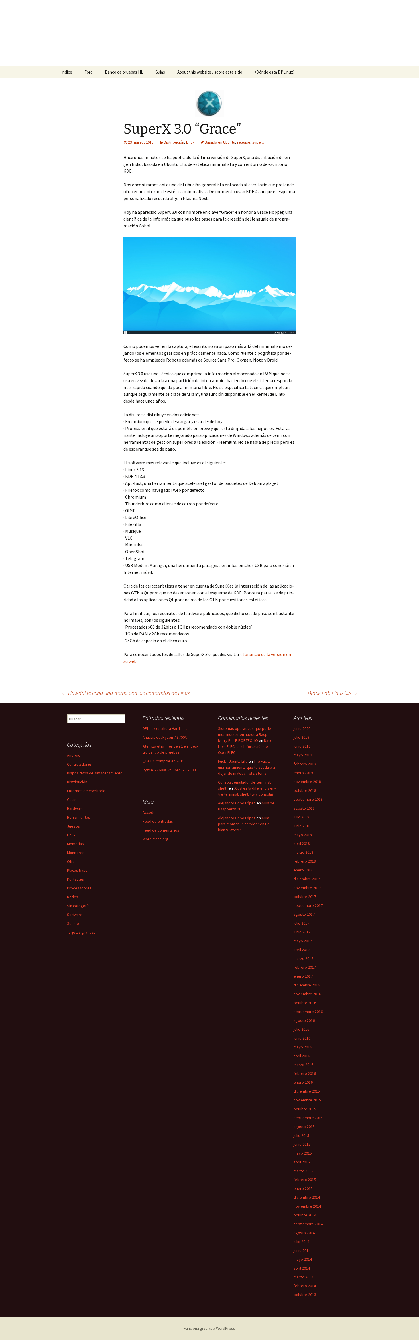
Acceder (150, 812)
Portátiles (75, 879)
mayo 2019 (303, 755)
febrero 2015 (305, 1179)
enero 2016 (303, 1082)
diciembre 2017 (307, 878)
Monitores (75, 852)
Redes (72, 896)
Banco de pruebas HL (124, 72)
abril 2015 (302, 1162)
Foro (88, 72)
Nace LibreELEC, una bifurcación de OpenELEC (245, 746)
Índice (66, 72)
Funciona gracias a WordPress (209, 1328)
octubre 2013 (305, 1294)
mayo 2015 (303, 1153)
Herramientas (78, 817)
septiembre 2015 (308, 1117)
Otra (71, 861)
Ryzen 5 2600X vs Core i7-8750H (169, 769)
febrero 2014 (305, 1285)
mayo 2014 (303, 1259)
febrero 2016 (305, 1073)
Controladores (79, 764)
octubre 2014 (305, 1215)
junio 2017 (302, 932)
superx (258, 142)
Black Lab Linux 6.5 (333, 692)
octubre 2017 (305, 896)
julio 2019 (301, 737)
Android (73, 755)
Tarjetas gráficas (81, 932)
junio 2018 (302, 825)
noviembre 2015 (307, 1100)
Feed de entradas (158, 821)
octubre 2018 (305, 790)
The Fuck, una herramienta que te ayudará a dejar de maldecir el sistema (246, 767)
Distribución (174, 142)
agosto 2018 (304, 808)
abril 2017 (302, 949)
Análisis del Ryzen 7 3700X (165, 737)
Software (74, 914)
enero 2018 (303, 870)
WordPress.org (155, 838)
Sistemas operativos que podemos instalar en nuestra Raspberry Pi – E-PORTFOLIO (245, 734)
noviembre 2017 (307, 887)
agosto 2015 (304, 1126)
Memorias (75, 843)
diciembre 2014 (307, 1197)
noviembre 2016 (307, 993)
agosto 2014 (304, 1232)
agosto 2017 (304, 914)
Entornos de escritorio (86, 790)
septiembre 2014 (308, 1223)
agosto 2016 (304, 1020)
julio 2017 (301, 923)
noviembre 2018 (307, 781)
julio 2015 (301, 1135)
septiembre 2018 (308, 799)
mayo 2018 (303, 834)
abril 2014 (302, 1268)
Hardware (75, 808)
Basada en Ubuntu (220, 142)
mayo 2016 (303, 1047)
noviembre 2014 (307, 1206)
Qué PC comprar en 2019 (163, 761)
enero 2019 (303, 772)
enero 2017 (303, 976)
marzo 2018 (303, 852)
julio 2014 (301, 1241)
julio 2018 (301, 817)
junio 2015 (302, 1144)
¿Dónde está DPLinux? (275, 72)
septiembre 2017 (308, 905)
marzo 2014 (303, 1277)
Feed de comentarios (161, 830)
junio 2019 (302, 746)
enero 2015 (303, 1188)
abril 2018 (302, 843)
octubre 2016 (305, 1002)
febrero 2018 (305, 861)
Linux (190, 142)
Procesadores (79, 888)
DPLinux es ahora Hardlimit (165, 728)
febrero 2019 (305, 763)
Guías (160, 72)
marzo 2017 (303, 958)
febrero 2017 (305, 967)
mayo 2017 (303, 940)
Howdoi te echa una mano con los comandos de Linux (125, 692)
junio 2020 (302, 728)
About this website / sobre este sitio (209, 72)
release (243, 142)
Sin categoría (78, 905)
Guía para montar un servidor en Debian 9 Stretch (244, 823)
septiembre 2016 (308, 1011)
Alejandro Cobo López (237, 803)
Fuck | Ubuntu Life (233, 761)
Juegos (73, 826)
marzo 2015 (303, 1170)
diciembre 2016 (307, 985)
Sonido (73, 923)
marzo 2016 (303, 1064)
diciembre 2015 (307, 1091)
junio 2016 (302, 1038)
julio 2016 (301, 1029)
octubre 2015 (305, 1108)
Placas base (77, 870)
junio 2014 (302, 1250)
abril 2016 (302, 1055)
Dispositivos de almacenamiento (95, 773)
